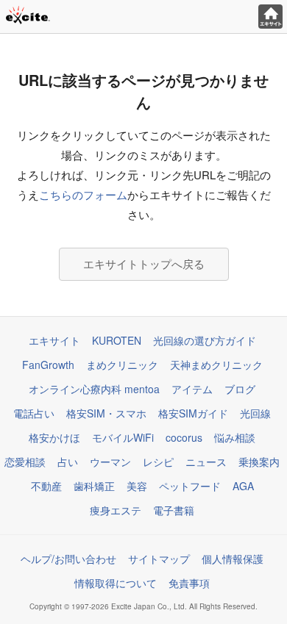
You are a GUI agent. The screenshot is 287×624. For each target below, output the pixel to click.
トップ (270, 16)
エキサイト (54, 340)
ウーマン (110, 461)
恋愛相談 (25, 461)
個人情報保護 (232, 558)
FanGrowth (48, 364)
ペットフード (190, 485)
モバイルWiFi (123, 437)
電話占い (33, 413)
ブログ (239, 388)
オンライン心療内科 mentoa (94, 388)
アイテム (192, 388)
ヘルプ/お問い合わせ (68, 558)
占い (67, 461)
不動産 (46, 485)
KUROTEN (116, 340)
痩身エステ (115, 510)
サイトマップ (159, 558)
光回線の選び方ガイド (204, 340)
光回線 (255, 413)
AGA (243, 485)
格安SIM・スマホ (106, 413)
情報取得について (115, 582)
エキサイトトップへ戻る (144, 263)
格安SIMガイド (193, 413)
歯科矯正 (94, 485)
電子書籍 (173, 510)
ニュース (206, 461)
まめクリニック (122, 364)
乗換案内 (259, 461)
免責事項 (189, 582)
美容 (137, 485)
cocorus (184, 437)
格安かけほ (54, 437)
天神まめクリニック (216, 364)
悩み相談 (234, 437)
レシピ (158, 461)
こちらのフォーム (83, 194)
